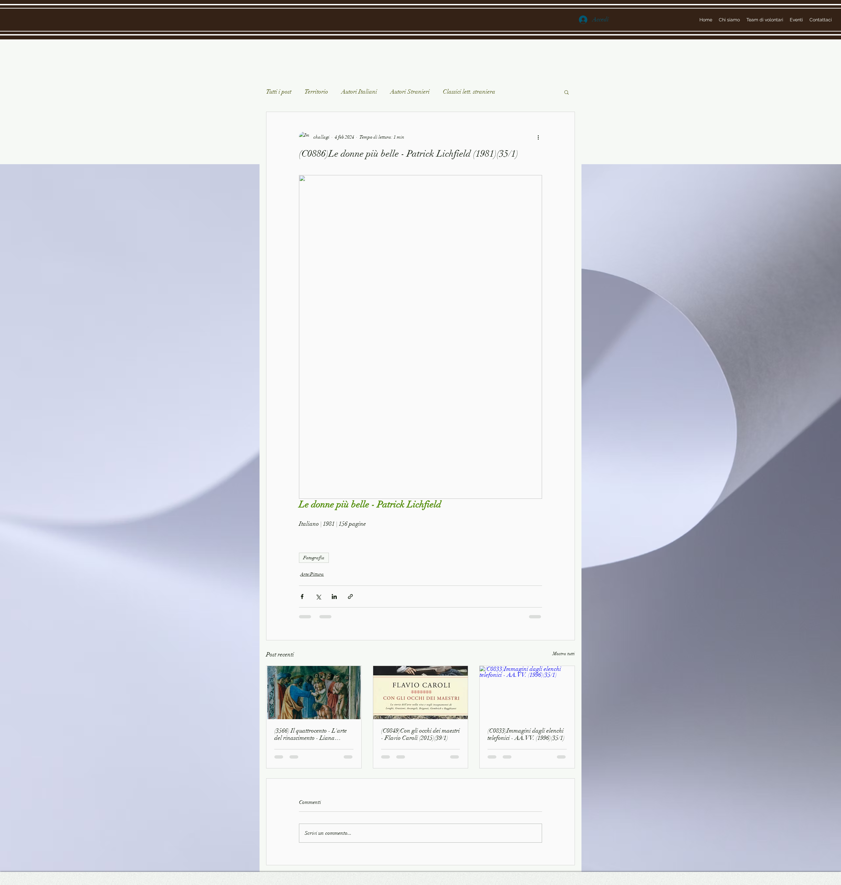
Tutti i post (278, 91)
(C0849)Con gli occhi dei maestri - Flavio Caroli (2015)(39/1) (420, 734)
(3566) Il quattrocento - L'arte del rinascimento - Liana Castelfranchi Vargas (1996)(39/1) (310, 734)
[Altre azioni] (538, 137)
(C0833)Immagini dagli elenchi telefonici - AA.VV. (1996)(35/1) (526, 734)
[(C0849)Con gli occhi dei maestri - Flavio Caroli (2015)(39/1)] (420, 692)
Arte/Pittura (312, 574)
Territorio (316, 91)
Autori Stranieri (410, 91)
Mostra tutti (564, 653)
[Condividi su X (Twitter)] (318, 596)
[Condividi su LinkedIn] (334, 596)
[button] (566, 92)
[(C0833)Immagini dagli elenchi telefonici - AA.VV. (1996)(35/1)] (527, 692)
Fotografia (314, 558)
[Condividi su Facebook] (302, 596)
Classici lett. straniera (469, 91)
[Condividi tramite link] (350, 596)
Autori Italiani (359, 91)
